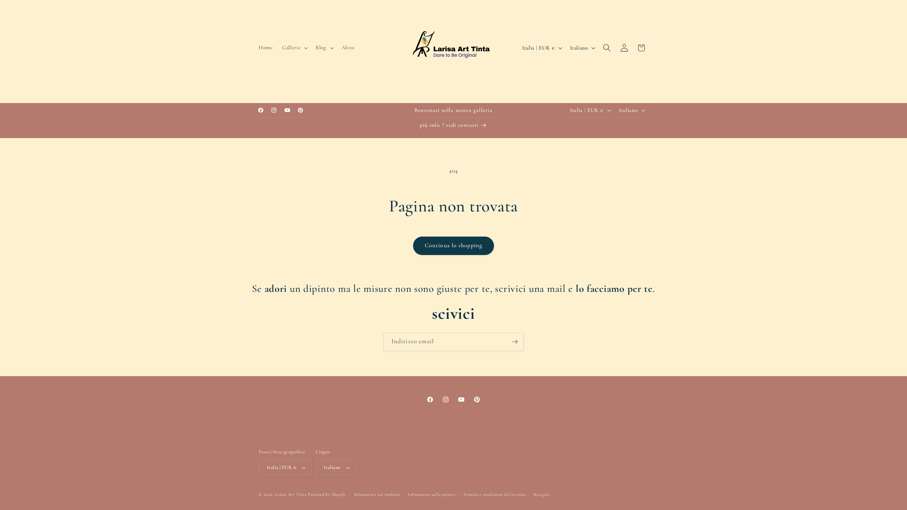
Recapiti (542, 494)
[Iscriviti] (514, 342)
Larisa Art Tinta (290, 494)
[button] (294, 48)
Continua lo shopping (453, 245)
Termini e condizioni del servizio (494, 494)
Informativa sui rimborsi (377, 494)
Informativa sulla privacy (431, 494)
